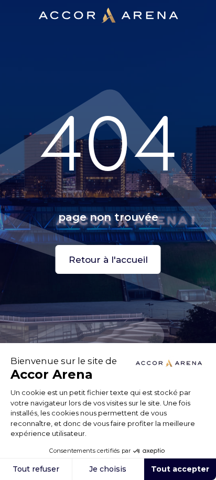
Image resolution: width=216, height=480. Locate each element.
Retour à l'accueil (108, 259)
